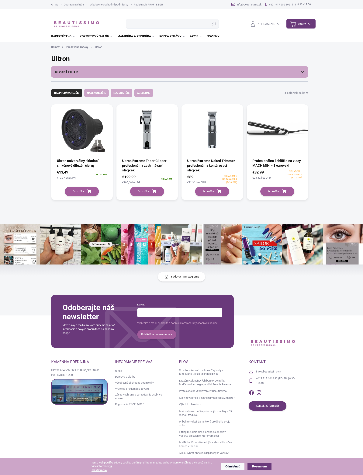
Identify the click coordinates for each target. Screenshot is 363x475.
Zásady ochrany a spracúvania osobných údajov (139, 396)
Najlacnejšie (96, 92)
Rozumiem (259, 466)
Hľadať (214, 23)
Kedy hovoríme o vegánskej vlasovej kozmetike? (207, 397)
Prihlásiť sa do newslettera (156, 334)
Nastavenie (99, 470)
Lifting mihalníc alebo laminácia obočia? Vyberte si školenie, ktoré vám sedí (202, 433)
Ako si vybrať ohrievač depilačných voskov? (204, 452)
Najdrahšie (121, 92)
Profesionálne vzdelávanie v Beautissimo (203, 390)
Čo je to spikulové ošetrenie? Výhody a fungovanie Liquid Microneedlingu (201, 372)
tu (110, 466)
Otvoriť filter (66, 72)
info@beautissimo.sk (268, 371)
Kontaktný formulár (267, 405)
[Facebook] (251, 392)
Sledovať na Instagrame (185, 276)
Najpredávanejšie (66, 92)
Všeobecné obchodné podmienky (109, 4)
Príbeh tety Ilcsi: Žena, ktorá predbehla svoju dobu (204, 423)
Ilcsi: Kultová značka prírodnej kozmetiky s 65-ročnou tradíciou (206, 413)
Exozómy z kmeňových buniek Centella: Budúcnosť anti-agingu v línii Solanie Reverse (205, 382)
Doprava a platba (74, 4)
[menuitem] (63, 36)
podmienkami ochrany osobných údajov (194, 323)
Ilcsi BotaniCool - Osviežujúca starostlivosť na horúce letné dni (205, 444)
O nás (54, 4)
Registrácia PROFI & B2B (148, 4)
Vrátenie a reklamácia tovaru (132, 388)
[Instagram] (259, 392)
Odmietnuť (232, 466)
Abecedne (143, 92)
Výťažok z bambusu (190, 404)
